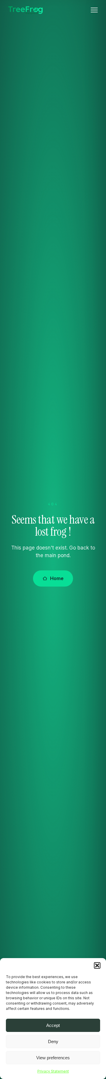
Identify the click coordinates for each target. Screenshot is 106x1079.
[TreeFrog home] (25, 10)
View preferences (53, 1057)
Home (57, 578)
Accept (53, 1025)
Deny (53, 1041)
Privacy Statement (53, 1071)
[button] (97, 965)
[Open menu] (94, 10)
